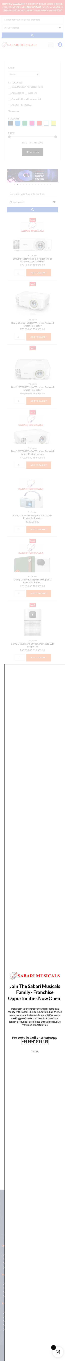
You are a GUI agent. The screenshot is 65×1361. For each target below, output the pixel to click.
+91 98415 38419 (35, 1041)
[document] (32, 680)
